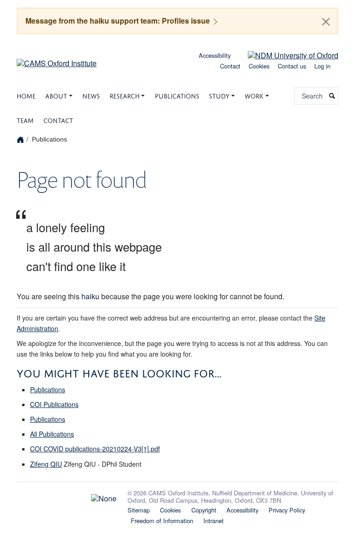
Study (219, 95)
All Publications (52, 433)
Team (25, 119)
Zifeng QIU (46, 464)
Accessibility (215, 55)
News (91, 95)
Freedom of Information (162, 520)
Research (125, 95)
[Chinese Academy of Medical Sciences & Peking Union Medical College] (66, 496)
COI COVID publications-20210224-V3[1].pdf (95, 448)
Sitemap (139, 510)
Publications (177, 95)
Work (254, 95)
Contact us (292, 66)
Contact (230, 66)
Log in (322, 66)
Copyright (203, 510)
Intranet (213, 520)
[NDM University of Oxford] (286, 54)
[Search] (332, 96)
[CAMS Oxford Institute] (57, 60)
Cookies (259, 66)
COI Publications (54, 404)
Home (26, 95)
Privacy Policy (287, 510)
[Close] (326, 22)
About (56, 95)
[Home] (21, 139)
